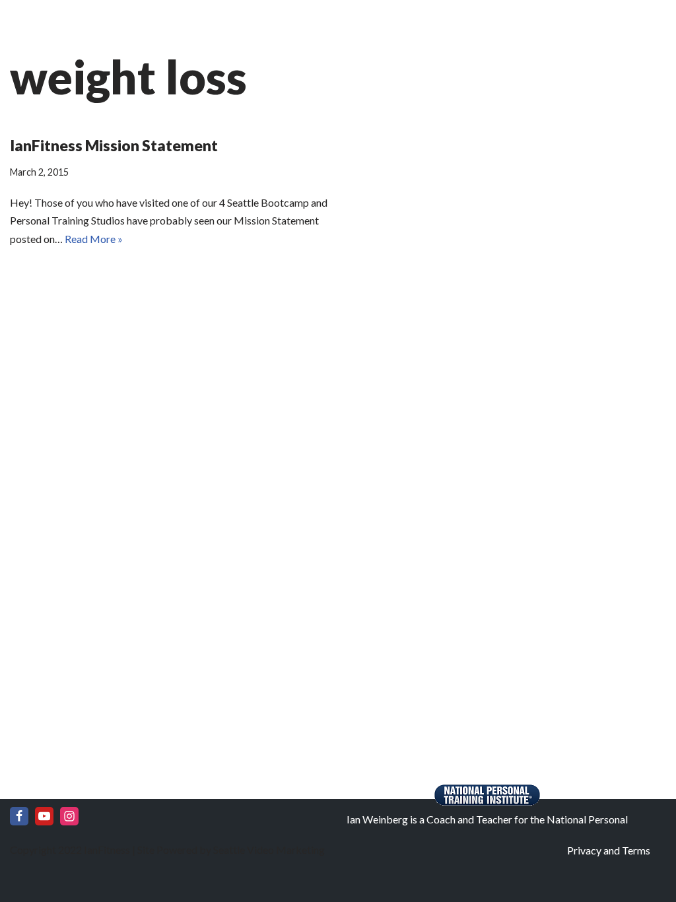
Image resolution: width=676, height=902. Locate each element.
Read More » (94, 238)
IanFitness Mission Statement (114, 145)
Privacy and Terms (608, 850)
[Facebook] (19, 816)
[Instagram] (69, 816)
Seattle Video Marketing (268, 849)
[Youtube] (44, 816)
